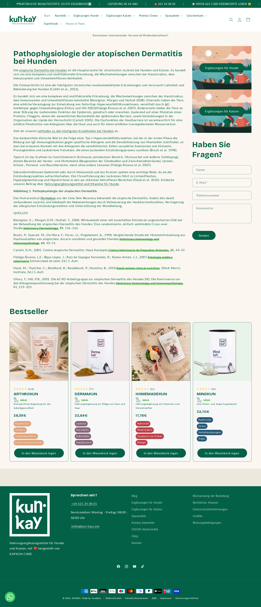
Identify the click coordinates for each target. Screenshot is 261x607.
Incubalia (96, 598)
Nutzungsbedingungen (207, 522)
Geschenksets (195, 15)
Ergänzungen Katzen (118, 15)
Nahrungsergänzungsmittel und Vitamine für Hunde (82, 184)
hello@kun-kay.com (85, 526)
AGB (154, 598)
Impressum (166, 598)
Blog (134, 495)
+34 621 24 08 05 (84, 503)
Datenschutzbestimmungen (210, 509)
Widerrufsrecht (113, 598)
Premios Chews (148, 15)
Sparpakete (172, 15)
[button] (62, 16)
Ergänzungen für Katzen (222, 111)
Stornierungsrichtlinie (186, 598)
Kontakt (137, 543)
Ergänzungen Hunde (86, 15)
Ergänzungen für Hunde (221, 68)
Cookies (198, 516)
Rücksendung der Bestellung (211, 495)
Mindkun (206, 394)
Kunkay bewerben (143, 522)
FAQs (135, 536)
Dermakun (86, 394)
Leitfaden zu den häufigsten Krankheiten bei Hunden (76, 131)
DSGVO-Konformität (145, 529)
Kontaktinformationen (136, 598)
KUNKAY (76, 598)
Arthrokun (26, 394)
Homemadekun (151, 394)
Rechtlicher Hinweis (205, 502)
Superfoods (51, 23)
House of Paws (75, 23)
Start (47, 15)
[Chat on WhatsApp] (10, 597)
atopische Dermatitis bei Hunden (43, 70)
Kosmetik (60, 15)
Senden (204, 235)
